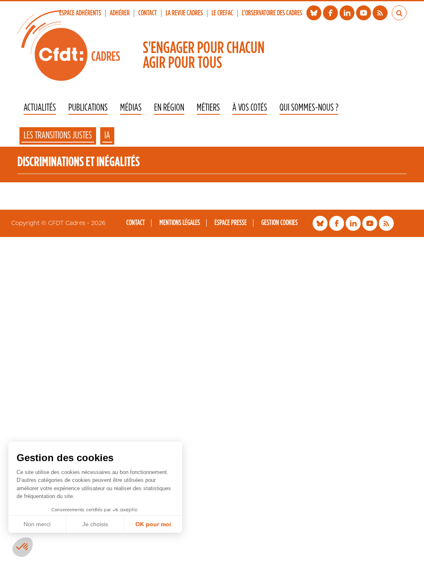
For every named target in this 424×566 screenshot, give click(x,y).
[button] (22, 547)
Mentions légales (179, 223)
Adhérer (120, 13)
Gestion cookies (279, 223)
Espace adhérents (80, 13)
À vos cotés (249, 108)
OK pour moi (153, 524)
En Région (169, 108)
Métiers (208, 108)
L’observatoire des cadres (272, 13)
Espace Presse (230, 223)
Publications (88, 108)
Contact (147, 13)
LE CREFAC (222, 13)
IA (107, 135)
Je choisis (95, 524)
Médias (131, 108)
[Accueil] (68, 45)
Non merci (37, 524)
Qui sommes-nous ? (308, 108)
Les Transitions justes (58, 135)
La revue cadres (184, 13)
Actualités (40, 108)
